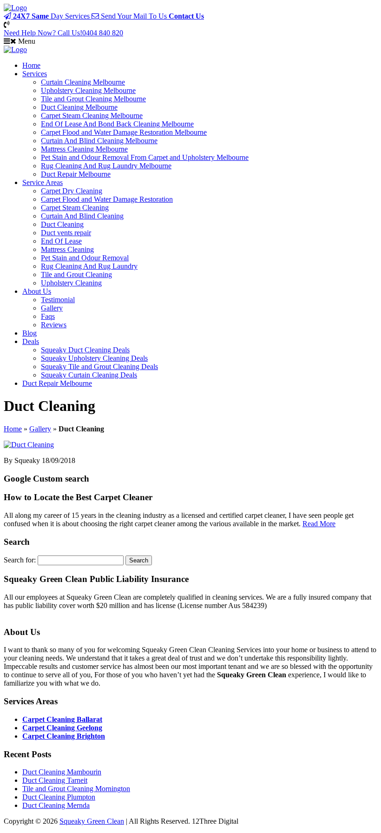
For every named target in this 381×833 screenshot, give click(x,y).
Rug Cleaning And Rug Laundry (89, 266)
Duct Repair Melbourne (76, 174)
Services (34, 74)
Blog (29, 333)
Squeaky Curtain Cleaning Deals (89, 375)
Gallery (52, 308)
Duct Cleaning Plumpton (58, 797)
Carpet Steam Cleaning (75, 208)
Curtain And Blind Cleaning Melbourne (99, 141)
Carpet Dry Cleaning (71, 191)
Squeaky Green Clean (91, 821)
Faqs (48, 316)
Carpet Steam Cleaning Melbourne (92, 115)
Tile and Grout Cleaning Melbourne (93, 99)
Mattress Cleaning (67, 249)
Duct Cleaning (62, 224)
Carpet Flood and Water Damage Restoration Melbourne (124, 132)
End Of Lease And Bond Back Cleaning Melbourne (117, 124)
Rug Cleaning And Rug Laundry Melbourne (106, 166)
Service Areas (42, 182)
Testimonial (58, 300)
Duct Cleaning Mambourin (61, 772)
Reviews (53, 325)
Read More (318, 524)
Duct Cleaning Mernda (56, 805)
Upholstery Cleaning (71, 283)
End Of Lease (61, 241)
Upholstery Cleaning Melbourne (88, 90)
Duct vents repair (66, 233)
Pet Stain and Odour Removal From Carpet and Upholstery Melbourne (145, 157)
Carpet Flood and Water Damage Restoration (107, 199)
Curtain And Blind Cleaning (82, 216)
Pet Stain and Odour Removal (85, 258)
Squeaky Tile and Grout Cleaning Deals (99, 366)
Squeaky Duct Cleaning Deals (85, 350)
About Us (36, 291)
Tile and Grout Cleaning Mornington (76, 789)
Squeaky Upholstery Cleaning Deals (94, 358)
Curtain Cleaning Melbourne (83, 82)
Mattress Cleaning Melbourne (84, 149)
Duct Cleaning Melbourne (79, 107)
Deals (30, 341)
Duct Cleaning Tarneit (54, 780)
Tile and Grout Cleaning (76, 274)
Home (31, 65)
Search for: (20, 560)
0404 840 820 (63, 33)
